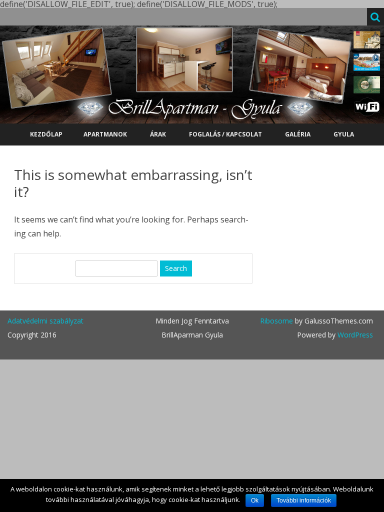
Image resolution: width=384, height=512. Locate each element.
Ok (254, 500)
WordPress (354, 335)
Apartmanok (105, 134)
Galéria (297, 134)
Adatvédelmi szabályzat (46, 321)
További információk (303, 500)
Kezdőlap (46, 134)
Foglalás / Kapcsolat (225, 134)
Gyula (344, 134)
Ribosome (276, 321)
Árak (158, 134)
